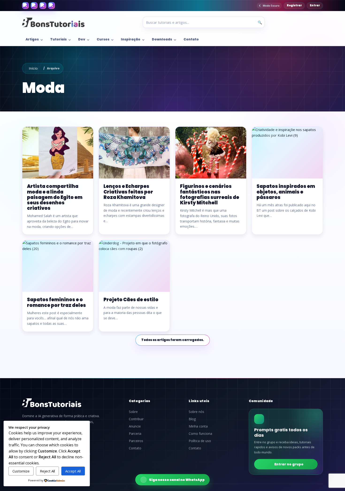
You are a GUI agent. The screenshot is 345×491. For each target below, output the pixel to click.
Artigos (32, 39)
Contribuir (136, 419)
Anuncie (135, 426)
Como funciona (200, 434)
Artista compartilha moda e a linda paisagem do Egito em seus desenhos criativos (54, 197)
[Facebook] (25, 5)
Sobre (133, 412)
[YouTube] (51, 5)
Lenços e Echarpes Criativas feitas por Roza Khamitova (128, 191)
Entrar (315, 5)
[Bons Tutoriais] (53, 22)
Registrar (294, 5)
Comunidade (261, 401)
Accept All (73, 471)
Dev (81, 39)
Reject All (47, 471)
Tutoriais (58, 39)
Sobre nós (196, 412)
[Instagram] (34, 5)
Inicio (33, 68)
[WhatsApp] (42, 5)
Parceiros (136, 441)
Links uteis (199, 401)
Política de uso (200, 441)
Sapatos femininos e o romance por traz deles (56, 302)
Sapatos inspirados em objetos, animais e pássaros (286, 191)
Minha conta (198, 426)
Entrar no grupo (288, 464)
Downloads (162, 39)
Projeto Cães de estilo (131, 299)
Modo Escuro (271, 5)
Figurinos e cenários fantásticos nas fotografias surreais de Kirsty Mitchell (209, 194)
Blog (192, 419)
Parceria (135, 434)
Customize (21, 471)
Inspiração (130, 39)
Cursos (103, 39)
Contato (191, 39)
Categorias (139, 401)
